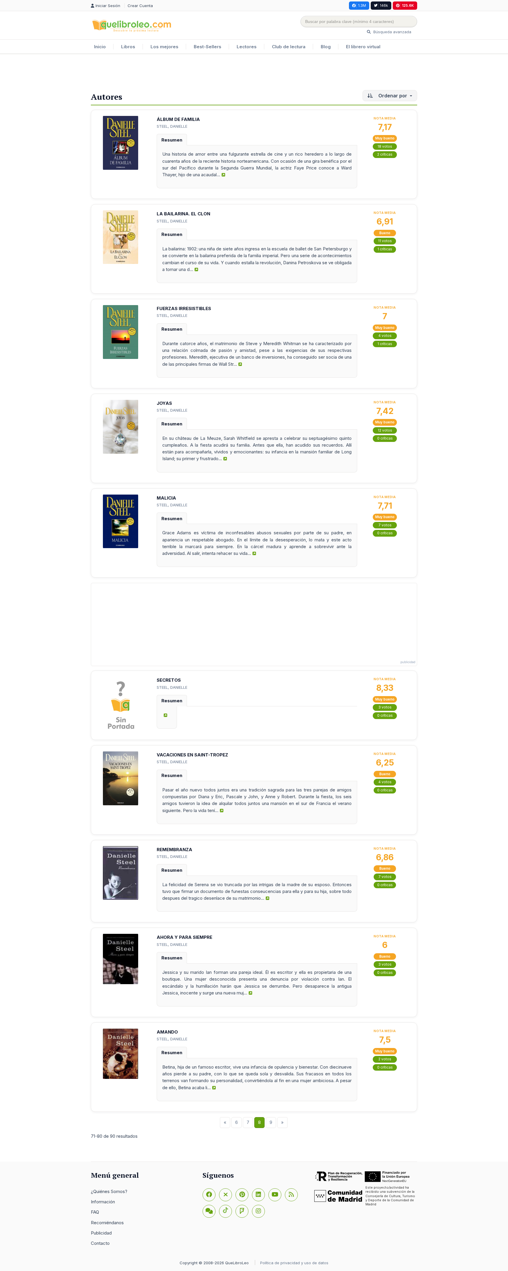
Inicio (100, 46)
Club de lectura (288, 46)
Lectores (247, 46)
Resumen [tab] (171, 140)
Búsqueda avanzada (391, 31)
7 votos (385, 525)
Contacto (100, 1243)
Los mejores (164, 46)
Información (103, 1202)
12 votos (385, 430)
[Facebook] (209, 1194)
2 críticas (384, 154)
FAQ (95, 1212)
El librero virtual (363, 46)
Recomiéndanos (107, 1222)
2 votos (384, 1059)
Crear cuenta (140, 5)
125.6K (408, 5)
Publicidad (101, 1233)
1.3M (362, 5)
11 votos (385, 241)
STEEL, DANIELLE (172, 126)
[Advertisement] (254, 73)
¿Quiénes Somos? (109, 1191)
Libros (128, 46)
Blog (326, 46)
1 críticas (384, 249)
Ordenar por (392, 96)
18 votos (384, 146)
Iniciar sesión (108, 5)
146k (384, 5)
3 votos (385, 707)
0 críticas (385, 438)
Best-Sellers (207, 46)
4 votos (385, 335)
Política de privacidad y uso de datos (294, 1262)
